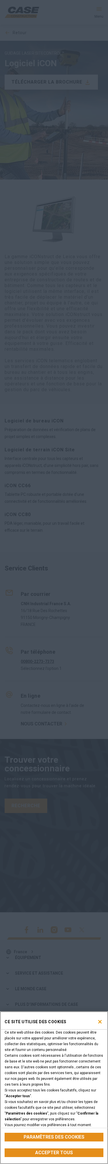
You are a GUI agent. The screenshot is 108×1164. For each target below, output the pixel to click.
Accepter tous (54, 1152)
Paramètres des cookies (54, 1137)
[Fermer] (99, 1021)
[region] (54, 1087)
